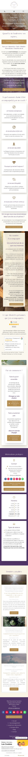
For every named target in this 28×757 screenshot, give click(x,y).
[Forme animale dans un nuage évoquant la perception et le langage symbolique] (14, 658)
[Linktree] (22, 479)
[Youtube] (14, 479)
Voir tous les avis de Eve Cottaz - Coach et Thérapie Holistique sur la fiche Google (12, 353)
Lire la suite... (8, 349)
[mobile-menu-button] (23, 11)
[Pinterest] (20, 479)
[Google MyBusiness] (8, 479)
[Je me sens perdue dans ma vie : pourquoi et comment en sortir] (14, 580)
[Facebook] (5, 479)
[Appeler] (4, 11)
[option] (14, 343)
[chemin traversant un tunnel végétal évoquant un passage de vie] (14, 622)
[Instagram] (17, 479)
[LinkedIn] (11, 479)
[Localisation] (14, 11)
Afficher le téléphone (15, 475)
